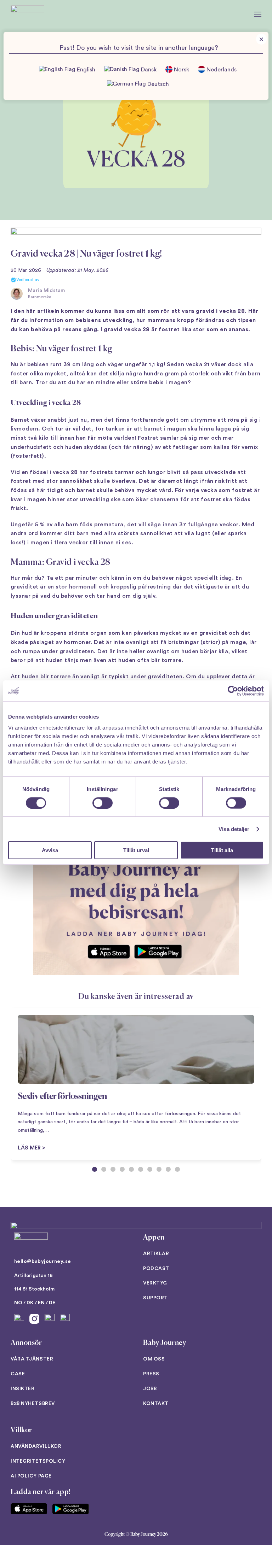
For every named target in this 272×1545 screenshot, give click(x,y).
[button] (257, 14)
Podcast (156, 1268)
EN (41, 1302)
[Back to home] (27, 14)
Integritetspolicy (38, 1461)
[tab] (94, 1169)
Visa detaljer (234, 829)
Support (155, 1297)
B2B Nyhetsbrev (33, 1403)
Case (18, 1373)
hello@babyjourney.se (42, 1261)
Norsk (180, 70)
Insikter (22, 1388)
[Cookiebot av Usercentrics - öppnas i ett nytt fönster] (233, 690)
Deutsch (157, 84)
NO (18, 1302)
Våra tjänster (32, 1359)
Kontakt (156, 1403)
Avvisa (50, 850)
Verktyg (155, 1283)
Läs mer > (31, 1148)
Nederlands (221, 70)
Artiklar (156, 1253)
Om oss (154, 1359)
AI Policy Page (31, 1476)
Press (151, 1373)
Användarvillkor (36, 1446)
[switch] (102, 802)
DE (52, 1302)
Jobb (150, 1388)
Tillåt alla (222, 850)
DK (30, 1302)
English (85, 70)
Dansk (148, 70)
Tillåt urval (136, 850)
